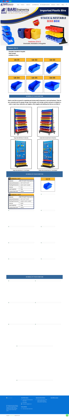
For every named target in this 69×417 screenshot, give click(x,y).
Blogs (63, 4)
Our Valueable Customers (45, 4)
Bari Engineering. (11, 415)
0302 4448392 (24, 402)
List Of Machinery (35, 4)
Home (18, 4)
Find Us (58, 4)
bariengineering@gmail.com (27, 403)
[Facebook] (2, 1)
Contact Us (53, 4)
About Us (28, 4)
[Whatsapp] (10, 1)
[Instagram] (6, 1)
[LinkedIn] (5, 1)
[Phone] (9, 1)
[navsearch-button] (66, 4)
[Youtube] (7, 1)
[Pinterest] (3, 1)
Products (22, 4)
